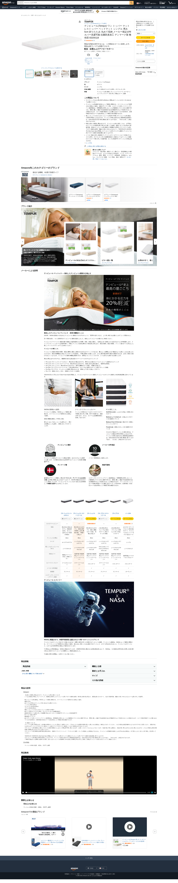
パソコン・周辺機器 (159, 7)
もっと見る (89, 143)
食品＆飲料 (148, 7)
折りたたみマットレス (40, 15)
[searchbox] (76, 3)
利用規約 (67, 874)
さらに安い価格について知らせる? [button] (32, 673)
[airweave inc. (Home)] (25, 173)
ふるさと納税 (32, 7)
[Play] (22, 792)
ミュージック (96, 7)
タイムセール (79, 7)
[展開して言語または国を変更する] (141, 3)
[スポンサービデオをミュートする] (63, 834)
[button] (5, 7)
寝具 (32, 15)
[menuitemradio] (152, 792)
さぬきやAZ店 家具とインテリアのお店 (149, 46)
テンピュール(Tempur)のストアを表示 (95, 23)
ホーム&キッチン (107, 7)
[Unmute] (155, 792)
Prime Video (70, 7)
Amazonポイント (15, 7)
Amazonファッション (126, 7)
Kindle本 (115, 7)
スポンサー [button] (152, 203)
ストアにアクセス (70, 262)
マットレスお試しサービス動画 (32, 760)
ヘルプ (24, 7)
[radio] (29, 74)
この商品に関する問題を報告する (96, 146)
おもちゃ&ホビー (172, 7)
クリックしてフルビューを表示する (51, 68)
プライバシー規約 (75, 874)
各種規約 (98, 874)
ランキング (50, 7)
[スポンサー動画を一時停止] (63, 831)
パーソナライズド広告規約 (87, 874)
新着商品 (87, 7)
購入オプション (66, 518)
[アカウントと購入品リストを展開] (156, 3)
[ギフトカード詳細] (143, 7)
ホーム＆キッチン (25, 15)
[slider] (85, 792)
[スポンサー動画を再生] (89, 827)
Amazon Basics (60, 7)
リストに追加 (141, 61)
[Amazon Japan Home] (74, 869)
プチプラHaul (41, 7)
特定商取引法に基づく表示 (108, 874)
